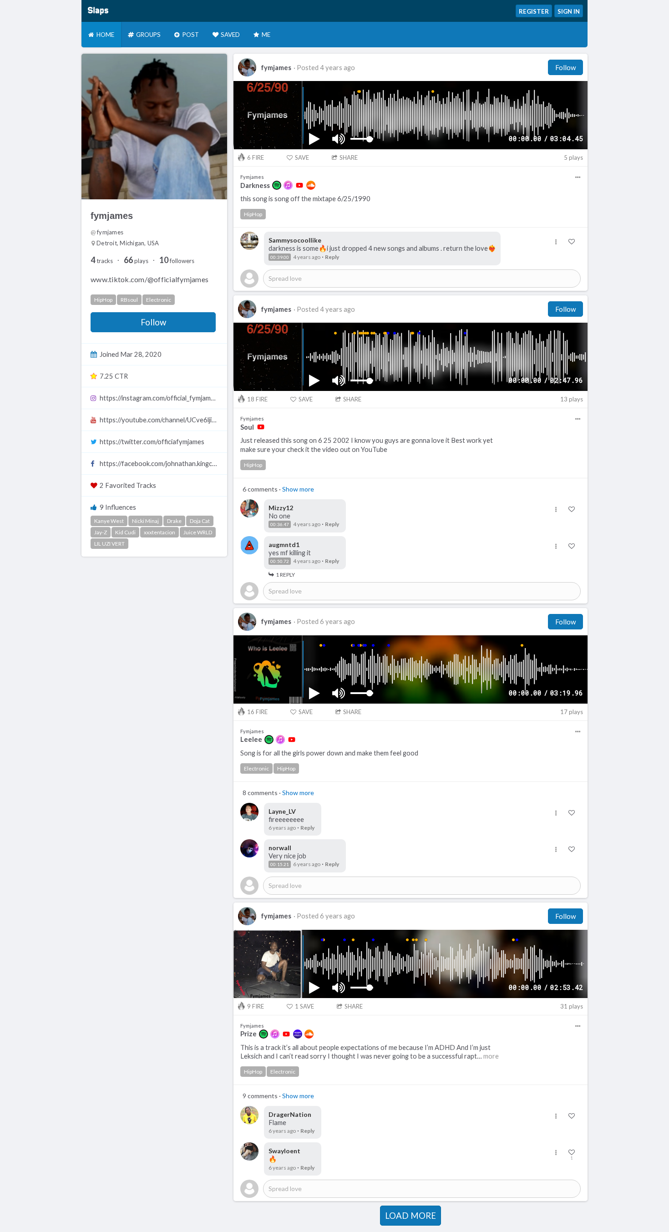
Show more (298, 489)
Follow (153, 322)
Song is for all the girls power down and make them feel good (329, 753)
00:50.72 (279, 561)
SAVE (302, 157)
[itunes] (288, 185)
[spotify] (276, 185)
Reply (332, 256)
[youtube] (299, 185)
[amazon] (297, 1034)
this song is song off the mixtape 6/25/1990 (305, 199)
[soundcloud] (310, 185)
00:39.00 (279, 257)
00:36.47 (279, 524)
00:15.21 (279, 864)
